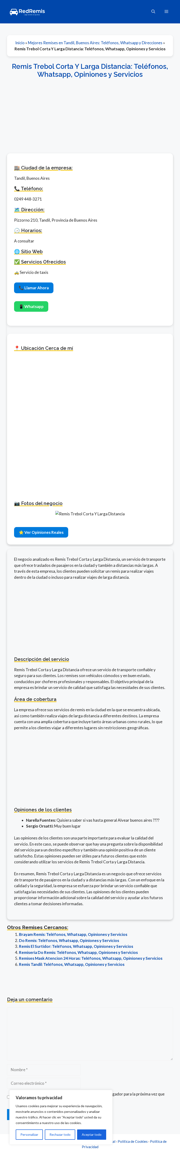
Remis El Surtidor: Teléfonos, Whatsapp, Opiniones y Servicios (76, 946)
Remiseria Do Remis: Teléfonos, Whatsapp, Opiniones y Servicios (78, 952)
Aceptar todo (91, 1134)
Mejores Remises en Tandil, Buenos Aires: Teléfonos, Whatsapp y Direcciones (95, 42)
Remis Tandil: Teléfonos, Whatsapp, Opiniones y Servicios (71, 964)
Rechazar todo (60, 1134)
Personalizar (29, 1134)
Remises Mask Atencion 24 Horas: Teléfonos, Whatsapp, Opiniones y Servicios (90, 958)
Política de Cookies (133, 1141)
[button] (153, 12)
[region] (60, 1117)
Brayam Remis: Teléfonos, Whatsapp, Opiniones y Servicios (73, 934)
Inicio (20, 42)
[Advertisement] (90, 113)
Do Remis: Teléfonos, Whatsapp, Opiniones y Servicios (69, 940)
